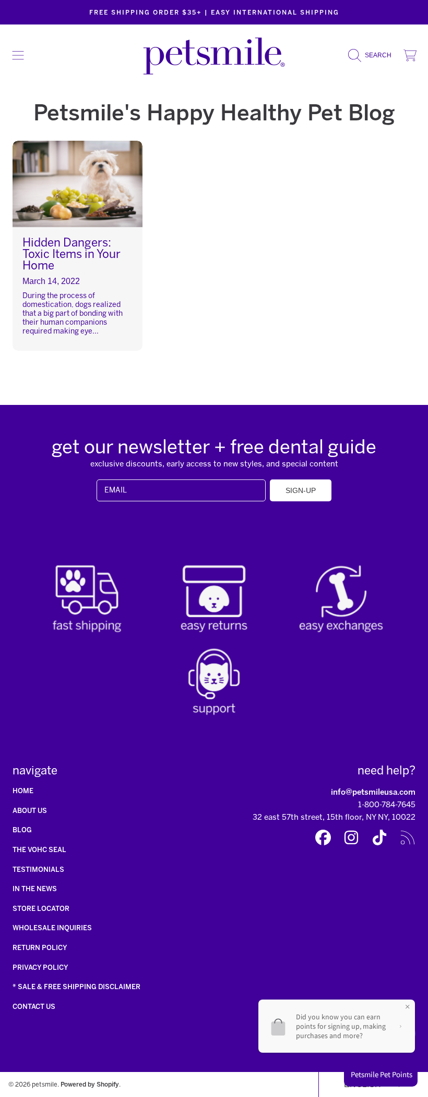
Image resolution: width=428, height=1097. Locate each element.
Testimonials (38, 869)
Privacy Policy (40, 967)
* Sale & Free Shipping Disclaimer (76, 987)
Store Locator (41, 909)
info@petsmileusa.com (373, 792)
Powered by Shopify (90, 1084)
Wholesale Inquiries (52, 928)
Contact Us (34, 1006)
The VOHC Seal (39, 850)
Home (23, 791)
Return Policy (40, 948)
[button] (18, 55)
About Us (30, 811)
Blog (22, 830)
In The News (35, 889)
